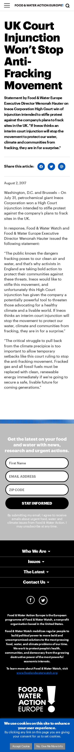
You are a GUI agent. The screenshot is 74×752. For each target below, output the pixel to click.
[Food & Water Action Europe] (39, 5)
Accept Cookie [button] (21, 746)
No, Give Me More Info (49, 746)
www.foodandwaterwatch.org (36, 672)
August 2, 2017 (15, 183)
